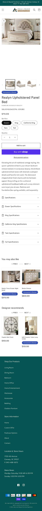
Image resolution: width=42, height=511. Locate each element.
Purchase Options (10, 433)
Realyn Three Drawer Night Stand (10, 289)
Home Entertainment (12, 388)
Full (14, 128)
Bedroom (7, 378)
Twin (6, 128)
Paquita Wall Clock (7, 337)
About (6, 438)
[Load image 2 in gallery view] (21, 84)
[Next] (39, 84)
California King (29, 123)
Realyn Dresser (26, 288)
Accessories (8, 398)
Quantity (4, 133)
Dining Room (9, 373)
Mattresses (8, 393)
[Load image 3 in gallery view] (31, 84)
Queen (6, 123)
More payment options (21, 157)
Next (26, 264)
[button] (2, 9)
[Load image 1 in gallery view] (10, 84)
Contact (7, 443)
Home (6, 423)
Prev (15, 264)
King (16, 123)
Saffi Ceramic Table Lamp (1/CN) (30, 338)
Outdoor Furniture (10, 408)
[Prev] (2, 84)
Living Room (9, 368)
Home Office (9, 383)
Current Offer (9, 428)
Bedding (7, 403)
